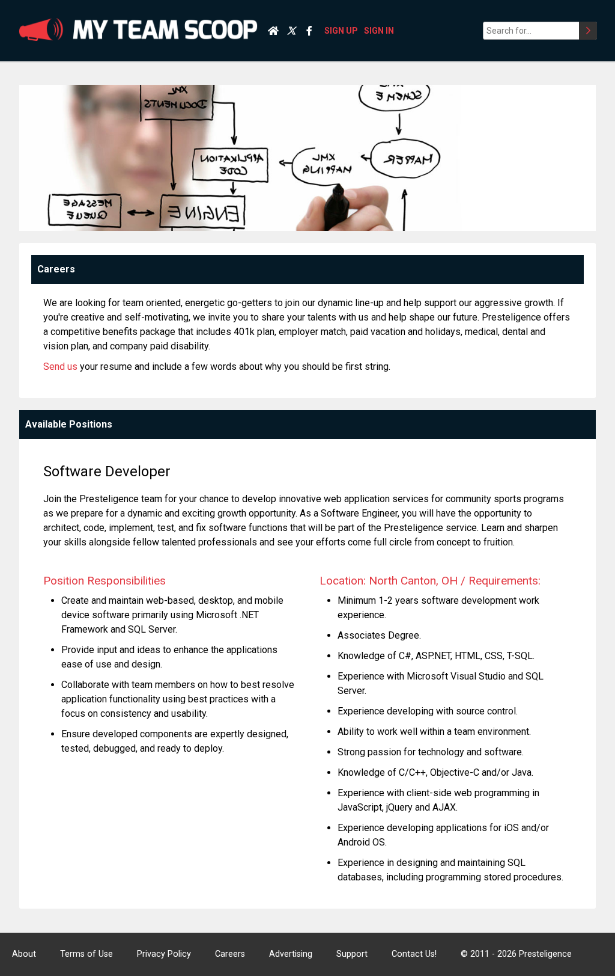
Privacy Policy (164, 954)
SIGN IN (379, 30)
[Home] (273, 31)
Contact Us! (414, 954)
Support (352, 954)
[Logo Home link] (138, 30)
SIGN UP (341, 30)
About (24, 954)
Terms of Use (86, 954)
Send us (60, 366)
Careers (230, 954)
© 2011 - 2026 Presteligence (516, 954)
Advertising (290, 954)
